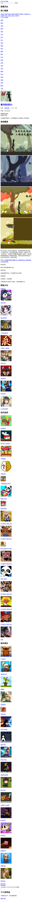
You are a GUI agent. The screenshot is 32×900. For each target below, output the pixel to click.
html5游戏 (26, 260)
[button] (3, 898)
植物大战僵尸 (15, 14)
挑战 (22, 260)
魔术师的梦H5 (6, 104)
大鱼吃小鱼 (4, 15)
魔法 (8, 260)
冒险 (19, 260)
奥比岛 (9, 14)
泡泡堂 (17, 15)
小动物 (5, 260)
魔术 (14, 260)
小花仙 (9, 15)
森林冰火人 (28, 14)
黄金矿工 (21, 14)
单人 (17, 260)
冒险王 (2, 14)
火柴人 (13, 15)
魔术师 (11, 260)
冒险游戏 (6, 108)
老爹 (6, 14)
